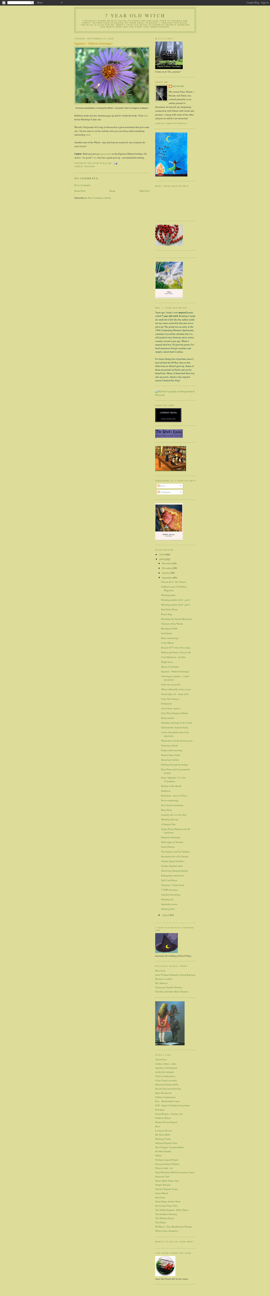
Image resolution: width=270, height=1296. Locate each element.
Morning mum (168, 595)
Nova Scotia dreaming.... (173, 805)
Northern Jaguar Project (167, 1159)
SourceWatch (161, 1193)
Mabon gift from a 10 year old (176, 652)
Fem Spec (160, 1109)
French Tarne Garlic (171, 755)
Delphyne (178, 86)
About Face (161, 1059)
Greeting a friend (169, 745)
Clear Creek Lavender (166, 1080)
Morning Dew (168, 909)
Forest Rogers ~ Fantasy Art (169, 1113)
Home (112, 190)
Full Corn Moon (169, 880)
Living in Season (163, 1130)
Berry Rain (166, 810)
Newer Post (79, 190)
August (166, 915)
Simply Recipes (163, 1184)
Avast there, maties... (171, 708)
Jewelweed (166, 633)
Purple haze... (167, 662)
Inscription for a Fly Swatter (174, 856)
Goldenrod (166, 703)
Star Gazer (160, 1197)
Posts (162, 485)
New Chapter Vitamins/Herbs (169, 1147)
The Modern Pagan (164, 1218)
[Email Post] (115, 163)
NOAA (158, 1155)
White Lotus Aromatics (166, 1230)
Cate (94, 157)
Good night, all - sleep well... (175, 694)
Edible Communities (165, 1097)
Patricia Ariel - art (164, 1168)
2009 (162, 559)
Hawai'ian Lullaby (170, 759)
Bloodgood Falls (169, 628)
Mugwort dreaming (170, 837)
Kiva (157, 1126)
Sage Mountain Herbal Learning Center (174, 1172)
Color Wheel (167, 642)
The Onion (160, 1222)
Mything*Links (163, 1138)
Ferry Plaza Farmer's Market (174, 713)
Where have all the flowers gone (177, 740)
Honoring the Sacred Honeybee (176, 619)
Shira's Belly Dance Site (167, 1180)
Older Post (144, 190)
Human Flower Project (166, 1122)
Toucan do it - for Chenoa (173, 581)
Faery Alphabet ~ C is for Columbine (173, 779)
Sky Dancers (161, 983)
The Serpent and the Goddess (175, 851)
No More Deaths (163, 1151)
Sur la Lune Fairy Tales (166, 1205)
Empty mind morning (171, 750)
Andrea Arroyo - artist (165, 1063)
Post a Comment (82, 185)
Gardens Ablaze (163, 1118)
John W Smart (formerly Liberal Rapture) (175, 974)
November (167, 568)
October (166, 572)
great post (106, 153)
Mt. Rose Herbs (162, 1134)
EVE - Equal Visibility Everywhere (172, 1105)
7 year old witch (135, 15)
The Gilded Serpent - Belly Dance (172, 1210)
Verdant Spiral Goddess (172, 861)
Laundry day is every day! (174, 814)
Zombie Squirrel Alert (172, 866)
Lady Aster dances (170, 698)
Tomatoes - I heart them (172, 885)
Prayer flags (166, 614)
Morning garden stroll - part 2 (175, 599)
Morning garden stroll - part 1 (175, 604)
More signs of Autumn (172, 842)
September (167, 577)
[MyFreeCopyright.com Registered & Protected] (175, 394)
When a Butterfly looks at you (176, 689)
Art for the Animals (164, 1072)
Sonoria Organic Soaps (166, 1189)
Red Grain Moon (169, 609)
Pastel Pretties (168, 846)
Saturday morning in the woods (176, 722)
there (88, 134)
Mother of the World (171, 786)
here (146, 115)
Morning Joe (167, 899)
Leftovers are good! (170, 684)
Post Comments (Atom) (99, 197)
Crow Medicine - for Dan (173, 657)
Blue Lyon (160, 970)
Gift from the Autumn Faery (174, 727)
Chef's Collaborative (165, 1076)
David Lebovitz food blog (168, 1088)
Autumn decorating (170, 894)
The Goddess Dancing (166, 1214)
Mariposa (165, 790)
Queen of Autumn (170, 666)
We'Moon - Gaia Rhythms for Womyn (173, 1226)
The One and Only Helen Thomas (171, 991)
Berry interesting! (170, 638)
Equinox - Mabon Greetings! (175, 671)
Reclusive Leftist (163, 978)
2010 (162, 554)
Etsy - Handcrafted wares (167, 1101)
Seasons (89, 166)
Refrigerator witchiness (172, 875)
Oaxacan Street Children (167, 1164)
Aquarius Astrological (166, 1067)
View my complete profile (171, 123)
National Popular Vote (166, 1143)
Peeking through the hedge (174, 764)
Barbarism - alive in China (174, 795)
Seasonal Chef (162, 1176)
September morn (169, 904)
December (167, 563)
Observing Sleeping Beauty (174, 870)
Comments (165, 492)
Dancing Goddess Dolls (167, 1084)
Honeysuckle (167, 718)
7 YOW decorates (169, 889)
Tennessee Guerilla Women (168, 987)
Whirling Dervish (169, 819)
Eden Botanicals (163, 1093)
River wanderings (170, 800)
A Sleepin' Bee (168, 824)
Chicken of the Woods (172, 623)
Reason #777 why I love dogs (175, 647)
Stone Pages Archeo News (168, 1201)
